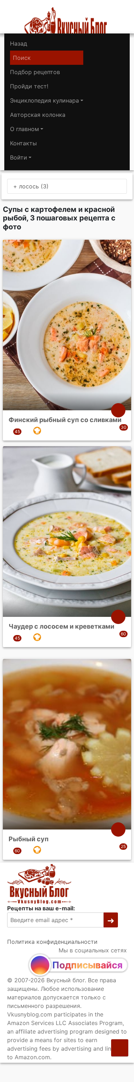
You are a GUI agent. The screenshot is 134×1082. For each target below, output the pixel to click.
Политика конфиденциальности (52, 941)
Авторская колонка (37, 114)
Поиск (22, 57)
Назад (18, 43)
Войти (18, 157)
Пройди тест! (29, 86)
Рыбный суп (29, 838)
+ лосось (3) (31, 186)
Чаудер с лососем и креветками (61, 626)
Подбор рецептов (35, 72)
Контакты (23, 143)
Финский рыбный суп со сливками (65, 419)
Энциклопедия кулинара (44, 100)
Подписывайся (87, 965)
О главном (24, 128)
